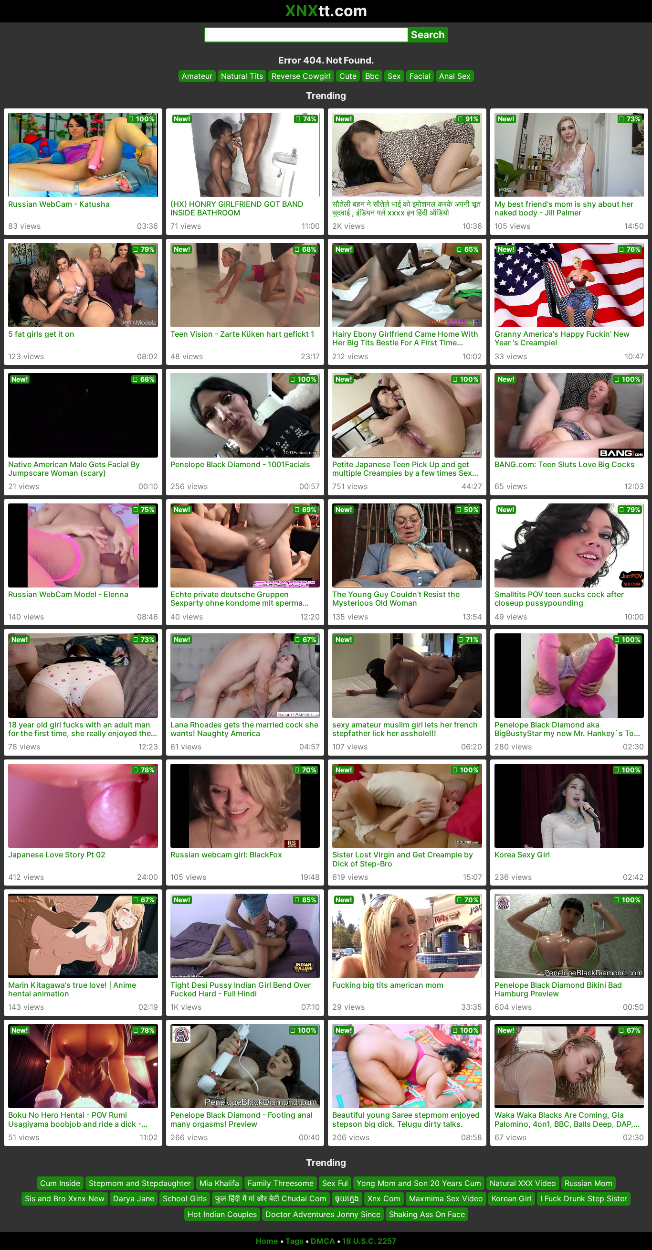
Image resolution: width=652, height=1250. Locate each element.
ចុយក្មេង (347, 1199)
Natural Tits (242, 76)
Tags (294, 1241)
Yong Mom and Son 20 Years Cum (419, 1183)
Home (267, 1241)
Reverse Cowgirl (301, 76)
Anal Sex (455, 76)
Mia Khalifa (219, 1183)
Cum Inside (60, 1183)
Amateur (197, 76)
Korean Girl (512, 1199)
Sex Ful (335, 1183)
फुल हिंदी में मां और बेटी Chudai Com (270, 1199)
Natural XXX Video (523, 1183)
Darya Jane (133, 1199)
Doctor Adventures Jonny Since (322, 1214)
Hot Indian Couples (222, 1214)
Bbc (372, 76)
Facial (420, 76)
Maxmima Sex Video (446, 1199)
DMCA (323, 1241)
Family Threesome (281, 1183)
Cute (348, 76)
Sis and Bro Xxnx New (65, 1199)
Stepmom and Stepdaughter (140, 1183)
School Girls (185, 1199)
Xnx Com (384, 1199)
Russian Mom (588, 1183)
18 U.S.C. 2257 (369, 1241)
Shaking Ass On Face (427, 1214)
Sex (394, 76)
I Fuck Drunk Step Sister (583, 1199)
